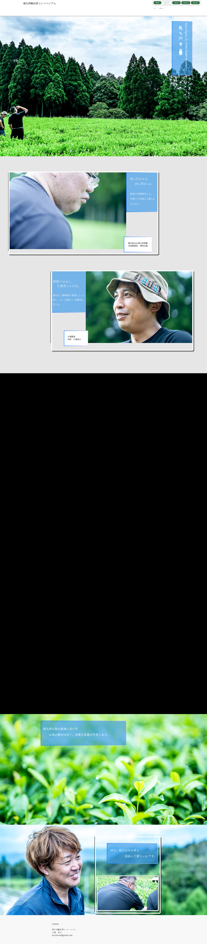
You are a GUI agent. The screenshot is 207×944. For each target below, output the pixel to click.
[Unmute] (104, 907)
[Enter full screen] (155, 907)
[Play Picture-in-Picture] (151, 907)
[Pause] (100, 907)
